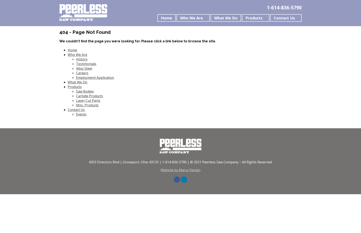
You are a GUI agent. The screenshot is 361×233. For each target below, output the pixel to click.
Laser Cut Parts (88, 100)
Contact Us (284, 17)
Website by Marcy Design (180, 170)
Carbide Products (89, 96)
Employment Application (95, 77)
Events (81, 114)
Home (166, 17)
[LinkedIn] (184, 179)
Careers (82, 73)
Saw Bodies (85, 91)
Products (253, 17)
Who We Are (191, 17)
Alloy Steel (84, 68)
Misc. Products (87, 105)
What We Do (226, 17)
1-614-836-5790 (284, 7)
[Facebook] (177, 179)
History (82, 59)
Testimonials (86, 64)
